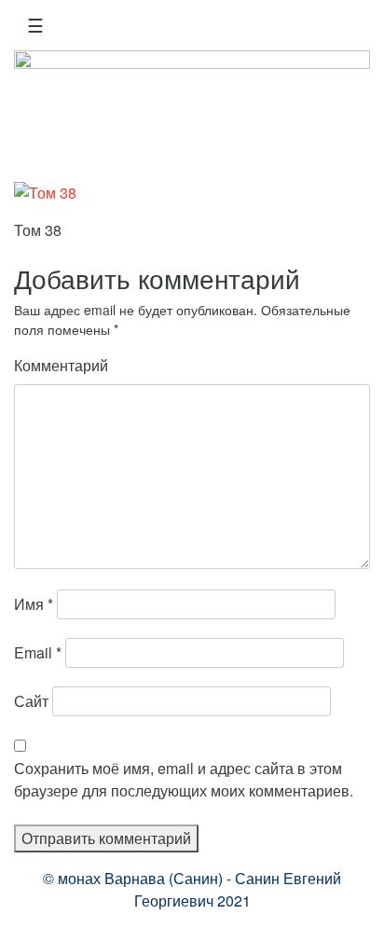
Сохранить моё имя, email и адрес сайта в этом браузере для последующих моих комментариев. (183, 779)
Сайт (31, 701)
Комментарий (61, 365)
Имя (33, 604)
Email (38, 652)
